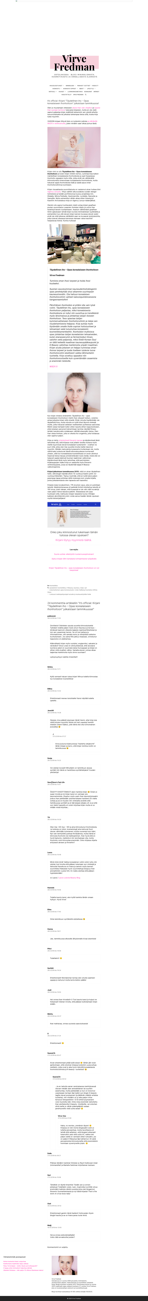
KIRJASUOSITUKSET (56, 85)
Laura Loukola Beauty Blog (69, 878)
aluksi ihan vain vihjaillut (82, 108)
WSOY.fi (53, 366)
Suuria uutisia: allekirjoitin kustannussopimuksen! (74, 554)
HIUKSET (61, 91)
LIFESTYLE (90, 88)
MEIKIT (81, 88)
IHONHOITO (56, 88)
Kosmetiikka (53, 585)
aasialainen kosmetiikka (57, 588)
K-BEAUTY (95, 85)
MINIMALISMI (70, 85)
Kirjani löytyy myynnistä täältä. (74, 540)
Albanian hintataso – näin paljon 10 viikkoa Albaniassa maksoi (23, 1270)
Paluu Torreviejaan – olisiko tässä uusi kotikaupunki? (20, 1266)
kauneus (76, 588)
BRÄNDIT (96, 91)
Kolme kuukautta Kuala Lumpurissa (14, 1261)
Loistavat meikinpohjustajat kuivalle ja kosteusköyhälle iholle (70, 594)
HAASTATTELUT (66, 94)
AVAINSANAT (88, 91)
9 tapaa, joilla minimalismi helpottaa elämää (17, 1268)
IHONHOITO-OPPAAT (69, 88)
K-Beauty (70, 588)
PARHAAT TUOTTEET (83, 85)
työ (86, 588)
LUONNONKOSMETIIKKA (75, 91)
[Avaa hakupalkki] (85, 94)
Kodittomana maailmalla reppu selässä (15, 1264)
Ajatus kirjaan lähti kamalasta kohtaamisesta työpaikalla (74, 559)
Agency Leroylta (54, 192)
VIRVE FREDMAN (78, 94)
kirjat (82, 588)
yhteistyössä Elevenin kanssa (71, 440)
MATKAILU (52, 91)
